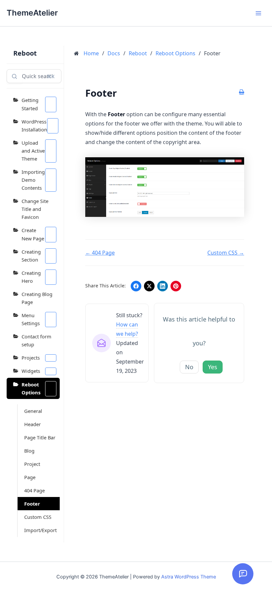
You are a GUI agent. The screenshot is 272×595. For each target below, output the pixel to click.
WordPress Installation (34, 125)
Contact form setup (36, 340)
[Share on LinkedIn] (162, 286)
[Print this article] (241, 92)
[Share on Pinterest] (175, 286)
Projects (31, 357)
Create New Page (33, 234)
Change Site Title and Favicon (35, 209)
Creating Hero (31, 277)
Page (29, 477)
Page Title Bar (39, 437)
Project (32, 464)
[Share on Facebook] (136, 286)
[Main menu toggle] (258, 13)
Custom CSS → (225, 252)
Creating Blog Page (37, 298)
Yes (212, 367)
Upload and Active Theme (33, 150)
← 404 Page (100, 252)
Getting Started (30, 104)
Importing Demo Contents (33, 180)
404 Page (34, 490)
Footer (32, 503)
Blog (29, 450)
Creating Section (31, 255)
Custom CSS (37, 517)
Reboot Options (31, 388)
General (33, 411)
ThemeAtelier (32, 13)
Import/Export (40, 530)
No (189, 367)
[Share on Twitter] (149, 286)
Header (32, 424)
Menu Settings (31, 319)
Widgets (31, 371)
